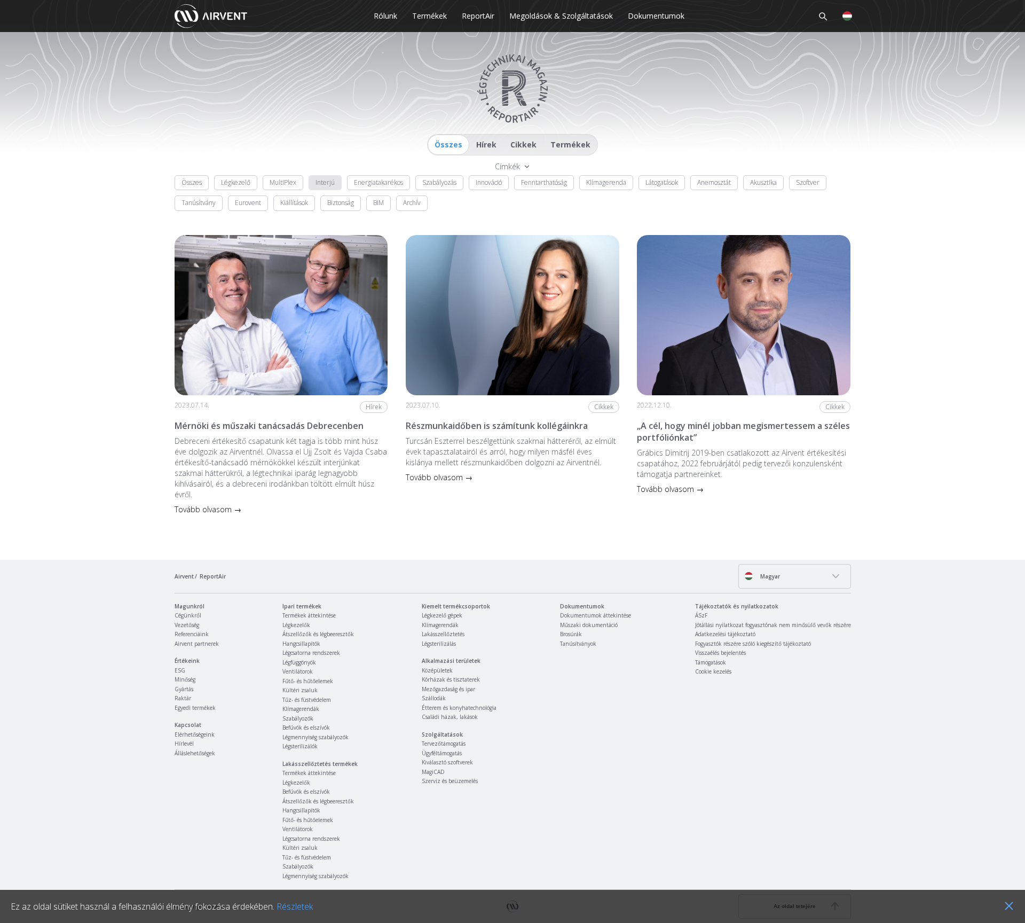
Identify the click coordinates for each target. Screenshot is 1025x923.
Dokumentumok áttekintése (595, 615)
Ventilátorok (297, 671)
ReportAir (478, 16)
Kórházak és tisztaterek (451, 679)
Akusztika (763, 182)
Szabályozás (439, 182)
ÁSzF (701, 615)
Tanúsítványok (578, 643)
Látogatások (661, 182)
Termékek (429, 16)
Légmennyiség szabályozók (315, 737)
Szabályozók (297, 718)
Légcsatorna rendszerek (311, 652)
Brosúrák (571, 634)
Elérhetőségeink (195, 734)
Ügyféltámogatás (442, 753)
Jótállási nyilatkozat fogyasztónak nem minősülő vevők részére (773, 625)
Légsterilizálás (439, 643)
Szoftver (807, 182)
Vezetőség (187, 625)
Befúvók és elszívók (306, 727)
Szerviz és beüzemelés (450, 781)
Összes (448, 144)
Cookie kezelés (713, 671)
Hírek (486, 144)
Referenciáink (192, 634)
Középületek (437, 670)
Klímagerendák (300, 709)
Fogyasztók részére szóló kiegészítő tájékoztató (753, 643)
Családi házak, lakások (450, 717)
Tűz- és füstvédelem (306, 699)
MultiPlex (283, 182)
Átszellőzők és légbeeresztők (318, 634)
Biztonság (340, 202)
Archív (412, 202)
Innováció (489, 182)
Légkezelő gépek (442, 615)
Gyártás (184, 689)
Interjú (325, 182)
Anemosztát (714, 182)
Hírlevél (184, 743)
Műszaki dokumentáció (589, 625)
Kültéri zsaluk (300, 690)
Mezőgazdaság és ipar (448, 689)
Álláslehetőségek (195, 753)
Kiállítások (294, 202)
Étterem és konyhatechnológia (459, 707)
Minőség (185, 679)
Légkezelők (296, 625)
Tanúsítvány (199, 202)
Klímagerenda (606, 182)
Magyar (769, 576)
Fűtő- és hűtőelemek (307, 681)
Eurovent (248, 202)
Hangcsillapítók (301, 643)
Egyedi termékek (195, 707)
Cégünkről (188, 615)
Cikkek (523, 144)
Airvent (184, 576)
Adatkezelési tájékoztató (725, 634)
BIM (378, 202)
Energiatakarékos (378, 182)
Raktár (183, 698)
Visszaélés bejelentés (720, 652)
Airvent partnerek (197, 643)
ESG (180, 670)
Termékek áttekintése (309, 615)
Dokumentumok (656, 16)
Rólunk (385, 16)
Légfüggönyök (299, 662)
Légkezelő (235, 182)
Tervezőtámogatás (444, 743)
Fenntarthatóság (544, 182)
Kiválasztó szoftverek (447, 762)
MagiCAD (433, 772)
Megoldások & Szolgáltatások (561, 16)
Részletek (295, 906)
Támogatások (710, 662)
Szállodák (434, 698)
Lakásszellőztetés (443, 634)
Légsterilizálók (300, 746)
